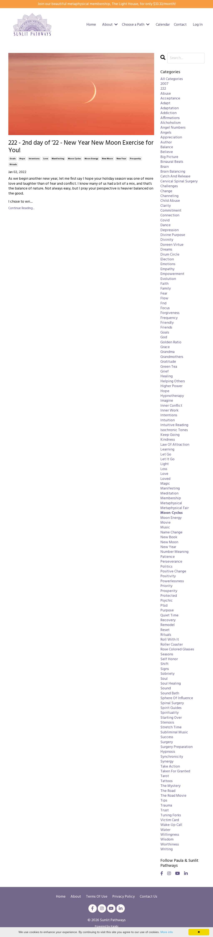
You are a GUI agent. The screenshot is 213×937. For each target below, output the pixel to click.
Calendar (163, 24)
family (165, 288)
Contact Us (148, 897)
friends (166, 327)
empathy (167, 269)
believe (166, 152)
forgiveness (170, 313)
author (166, 142)
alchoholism (170, 122)
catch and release (175, 176)
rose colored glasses (177, 649)
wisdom (166, 839)
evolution (168, 279)
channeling (169, 196)
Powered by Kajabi (106, 926)
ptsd (163, 605)
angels (165, 132)
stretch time (171, 727)
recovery (168, 620)
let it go (167, 459)
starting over (171, 717)
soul (164, 678)
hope (22, 158)
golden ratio (170, 342)
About (76, 897)
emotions (167, 264)
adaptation (169, 108)
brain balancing (172, 171)
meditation (169, 493)
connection (169, 215)
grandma (167, 352)
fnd (163, 303)
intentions (34, 158)
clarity (165, 205)
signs (164, 669)
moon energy (91, 158)
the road (167, 791)
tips (163, 800)
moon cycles (74, 158)
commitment (170, 210)
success (166, 737)
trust (164, 810)
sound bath (169, 693)
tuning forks (170, 815)
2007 (164, 84)
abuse (165, 93)
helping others (172, 381)
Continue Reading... (21, 208)
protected (168, 595)
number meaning (174, 551)
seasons (166, 654)
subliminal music (174, 732)
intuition (167, 420)
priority (166, 586)
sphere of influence (176, 698)
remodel (167, 625)
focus (165, 308)
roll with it (169, 639)
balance (166, 147)
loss (163, 469)
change (166, 191)
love (45, 158)
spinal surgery (172, 703)
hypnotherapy (172, 396)
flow (164, 298)
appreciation (171, 137)
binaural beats (171, 161)
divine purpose (172, 235)
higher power (171, 386)
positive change (173, 571)
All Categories (171, 79)
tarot (164, 776)
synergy (166, 761)
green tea (168, 366)
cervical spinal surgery (179, 181)
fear (163, 293)
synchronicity (171, 756)
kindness (167, 439)
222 (163, 88)
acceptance (170, 98)
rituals (13, 164)
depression (169, 230)
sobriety (167, 673)
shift (164, 664)
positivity (168, 576)
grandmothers (171, 357)
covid (165, 220)
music (165, 527)
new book (168, 537)
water (165, 830)
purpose (167, 610)
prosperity (135, 158)
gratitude (168, 361)
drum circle (169, 254)
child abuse (170, 200)
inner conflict (171, 405)
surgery (166, 742)
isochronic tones (174, 430)
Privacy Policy (123, 897)
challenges (169, 186)
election (167, 259)
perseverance (171, 561)
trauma (166, 805)
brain (164, 166)
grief (164, 371)
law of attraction (174, 444)
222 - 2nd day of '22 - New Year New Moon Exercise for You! (81, 146)
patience (167, 556)
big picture (169, 157)
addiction (168, 113)
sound (165, 688)
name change (171, 532)
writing (166, 849)
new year (121, 158)
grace (165, 347)
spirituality (169, 712)
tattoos (166, 781)
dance (165, 225)
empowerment (172, 274)
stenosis (167, 722)
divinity (166, 239)
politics (166, 566)
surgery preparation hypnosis (176, 749)
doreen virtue (171, 244)
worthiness (169, 844)
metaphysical (171, 503)
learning (167, 449)
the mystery (170, 786)
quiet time (169, 615)
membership (170, 498)
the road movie (173, 795)
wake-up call (171, 825)
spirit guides (171, 708)
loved (165, 479)
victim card (169, 820)
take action (170, 766)
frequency (169, 318)
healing (166, 376)
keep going (170, 435)
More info (166, 932)
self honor (169, 659)
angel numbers (173, 127)
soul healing (170, 683)
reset (165, 630)
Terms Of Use (96, 897)
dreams (166, 249)
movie (165, 522)
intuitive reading (174, 425)
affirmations (170, 118)
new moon (107, 158)
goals (13, 158)
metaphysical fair (174, 508)
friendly (167, 322)
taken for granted (175, 771)
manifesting (58, 158)
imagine (166, 400)
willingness (169, 834)
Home (91, 24)
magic (165, 483)
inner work (169, 410)
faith (164, 283)
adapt (165, 103)
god (163, 337)
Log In (198, 25)
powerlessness (172, 581)
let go (165, 454)
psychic (166, 600)
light (164, 464)
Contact (180, 24)
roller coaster (171, 644)
